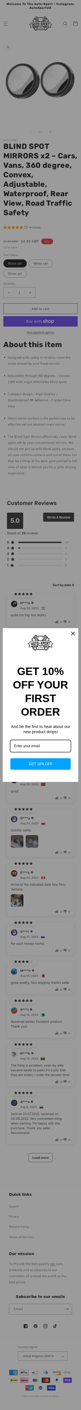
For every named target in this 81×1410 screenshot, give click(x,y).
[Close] (73, 633)
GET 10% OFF (40, 764)
